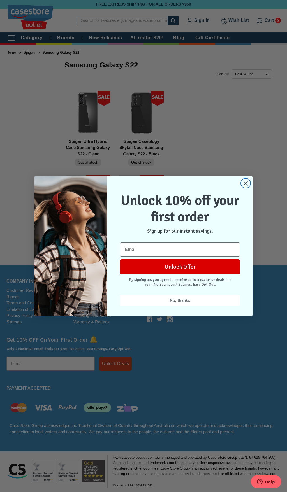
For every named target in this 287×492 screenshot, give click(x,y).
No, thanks (180, 300)
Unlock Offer (180, 266)
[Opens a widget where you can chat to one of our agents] (266, 482)
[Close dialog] (246, 183)
